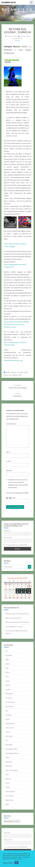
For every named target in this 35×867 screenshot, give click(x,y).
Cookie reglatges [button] (8, 863)
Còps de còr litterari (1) (13, 618)
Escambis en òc (8, 2)
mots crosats (9, 728)
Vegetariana (9, 800)
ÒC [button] (16, 862)
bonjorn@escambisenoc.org (13, 360)
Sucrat (7, 783)
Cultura (13, 372)
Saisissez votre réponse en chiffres (17, 493)
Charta (7, 672)
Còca (7, 677)
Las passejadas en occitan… (14, 626)
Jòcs (6, 711)
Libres (26, 372)
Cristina (23, 36)
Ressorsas (8, 766)
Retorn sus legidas (10, 375)
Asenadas (8, 655)
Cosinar (7, 685)
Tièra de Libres (10, 791)
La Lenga (20, 372)
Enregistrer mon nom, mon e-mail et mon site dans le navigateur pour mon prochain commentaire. (18, 483)
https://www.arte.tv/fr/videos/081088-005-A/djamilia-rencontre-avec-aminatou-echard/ (16, 324)
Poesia (7, 757)
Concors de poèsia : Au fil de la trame (17, 622)
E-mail (9, 461)
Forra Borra (9, 706)
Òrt (6, 740)
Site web (9, 470)
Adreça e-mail (8, 537)
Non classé (9, 736)
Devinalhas (9, 694)
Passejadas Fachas (11, 749)
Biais (7, 668)
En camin (8, 698)
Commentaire (11, 424)
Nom (8, 452)
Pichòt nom (7, 531)
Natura (7, 732)
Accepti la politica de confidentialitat (16, 545)
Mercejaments (10, 723)
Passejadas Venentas (12, 753)
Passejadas (9, 745)
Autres (7, 664)
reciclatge (8, 762)
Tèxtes (7, 787)
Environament (10, 702)
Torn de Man (9, 796)
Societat (8, 779)
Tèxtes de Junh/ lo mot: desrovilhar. (17, 614)
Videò (20, 375)
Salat (7, 774)
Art (6, 651)
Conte (7, 681)
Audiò (8, 372)
